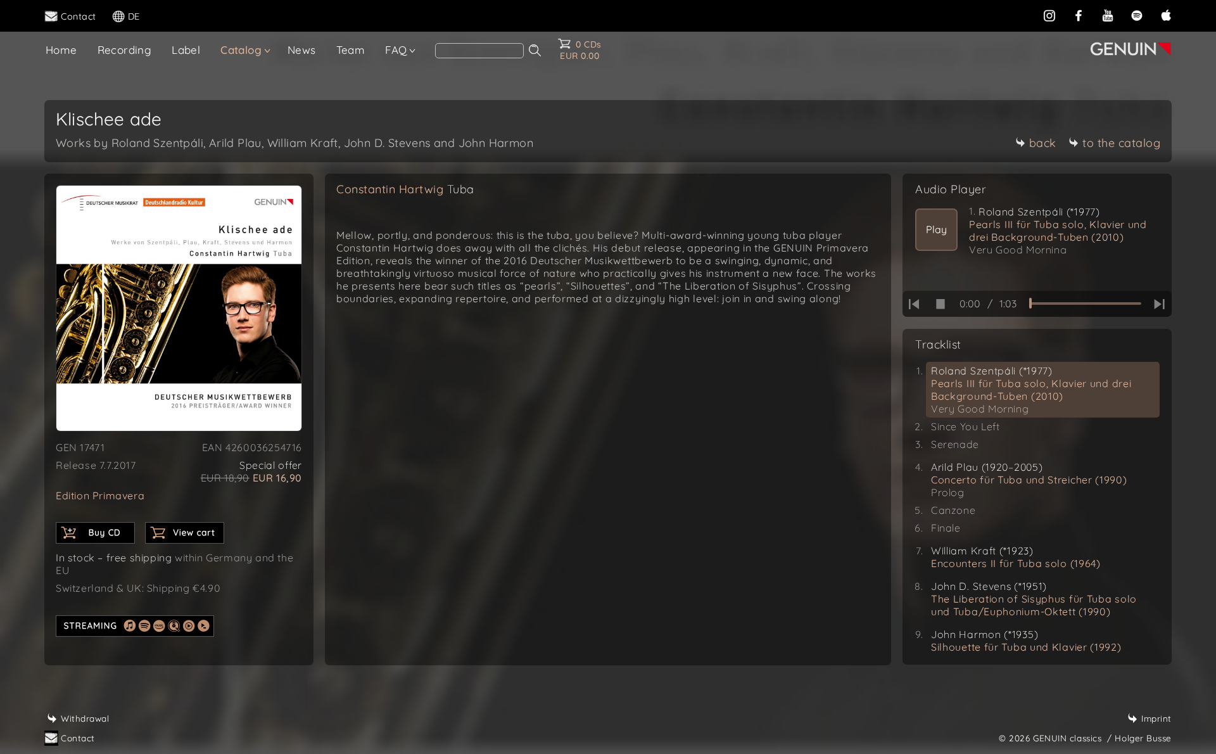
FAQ (396, 49)
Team (350, 49)
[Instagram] (1049, 15)
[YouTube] (1108, 15)
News (302, 49)
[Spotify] (1137, 15)
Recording (125, 49)
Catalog (241, 49)
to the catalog (1121, 143)
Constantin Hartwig (405, 189)
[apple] (1166, 15)
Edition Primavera (100, 495)
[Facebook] (1079, 15)
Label (186, 49)
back (1042, 143)
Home (61, 49)
